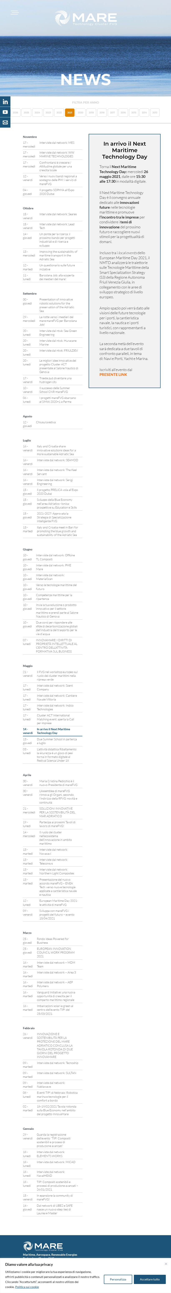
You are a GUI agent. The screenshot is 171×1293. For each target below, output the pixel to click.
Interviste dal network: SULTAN (56, 1073)
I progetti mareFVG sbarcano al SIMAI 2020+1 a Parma (57, 399)
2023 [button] (48, 112)
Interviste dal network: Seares (58, 214)
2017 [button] (112, 112)
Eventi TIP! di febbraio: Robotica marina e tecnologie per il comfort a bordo (57, 1096)
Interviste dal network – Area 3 (56, 972)
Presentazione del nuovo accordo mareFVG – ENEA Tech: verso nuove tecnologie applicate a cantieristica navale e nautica (58, 887)
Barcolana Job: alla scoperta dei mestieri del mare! (56, 277)
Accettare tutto (150, 1279)
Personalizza (118, 1279)
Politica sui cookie (27, 1287)
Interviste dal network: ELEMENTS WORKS (51, 1153)
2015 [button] (133, 112)
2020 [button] (80, 112)
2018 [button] (101, 112)
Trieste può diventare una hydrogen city (55, 380)
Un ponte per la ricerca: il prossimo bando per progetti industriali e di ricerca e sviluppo (57, 239)
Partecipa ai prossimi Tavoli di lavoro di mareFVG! (57, 824)
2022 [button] (59, 112)
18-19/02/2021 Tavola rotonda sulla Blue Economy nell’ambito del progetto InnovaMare (56, 1110)
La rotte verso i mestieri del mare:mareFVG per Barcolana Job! (58, 320)
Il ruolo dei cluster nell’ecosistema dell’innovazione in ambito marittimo (55, 837)
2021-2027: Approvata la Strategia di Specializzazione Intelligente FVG (54, 517)
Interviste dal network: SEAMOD (57, 460)
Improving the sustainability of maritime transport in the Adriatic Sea (58, 255)
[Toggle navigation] (14, 12)
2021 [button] (69, 112)
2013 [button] (154, 112)
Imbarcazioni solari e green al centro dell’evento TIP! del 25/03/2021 (55, 1009)
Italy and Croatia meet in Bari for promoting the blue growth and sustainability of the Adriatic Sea (57, 531)
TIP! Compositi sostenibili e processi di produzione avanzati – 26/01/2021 (57, 1185)
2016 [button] (123, 112)
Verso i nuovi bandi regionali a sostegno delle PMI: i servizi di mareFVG (58, 179)
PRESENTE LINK (113, 374)
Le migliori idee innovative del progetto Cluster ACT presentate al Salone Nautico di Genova (58, 366)
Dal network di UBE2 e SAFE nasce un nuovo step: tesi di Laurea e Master (55, 1209)
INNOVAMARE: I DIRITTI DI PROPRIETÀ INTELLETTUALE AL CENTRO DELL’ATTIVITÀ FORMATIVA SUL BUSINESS (56, 645)
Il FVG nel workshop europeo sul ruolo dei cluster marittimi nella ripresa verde (57, 675)
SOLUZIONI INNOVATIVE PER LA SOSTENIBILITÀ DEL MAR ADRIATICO (57, 812)
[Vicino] (166, 1263)
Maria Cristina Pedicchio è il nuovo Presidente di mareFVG (58, 783)
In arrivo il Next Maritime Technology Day (53, 731)
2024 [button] (37, 112)
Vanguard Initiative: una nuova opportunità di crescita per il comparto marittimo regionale (56, 996)
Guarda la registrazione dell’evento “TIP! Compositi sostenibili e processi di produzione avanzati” (53, 1140)
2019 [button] (91, 112)
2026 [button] (15, 112)
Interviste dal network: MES (56, 142)
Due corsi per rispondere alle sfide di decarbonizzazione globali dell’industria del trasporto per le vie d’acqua (57, 628)
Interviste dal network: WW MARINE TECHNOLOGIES (56, 154)
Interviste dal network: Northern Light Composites (56, 871)
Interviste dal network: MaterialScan (50, 577)
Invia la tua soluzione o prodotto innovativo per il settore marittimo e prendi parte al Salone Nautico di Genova (57, 610)
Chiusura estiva (46, 422)
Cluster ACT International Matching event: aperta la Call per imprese (55, 719)
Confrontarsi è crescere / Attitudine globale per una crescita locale (55, 166)
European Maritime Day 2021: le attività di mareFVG (58, 902)
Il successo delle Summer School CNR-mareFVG (54, 389)
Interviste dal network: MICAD (56, 1162)
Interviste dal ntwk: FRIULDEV (58, 350)
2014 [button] (144, 112)
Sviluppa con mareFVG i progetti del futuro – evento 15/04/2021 (56, 914)
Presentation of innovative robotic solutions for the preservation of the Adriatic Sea (56, 305)
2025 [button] (26, 112)
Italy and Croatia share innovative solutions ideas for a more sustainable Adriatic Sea (56, 450)
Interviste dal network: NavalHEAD (51, 1173)
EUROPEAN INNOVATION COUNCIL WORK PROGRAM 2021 (56, 952)
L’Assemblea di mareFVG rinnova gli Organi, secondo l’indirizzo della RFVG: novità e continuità (58, 796)
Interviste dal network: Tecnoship (57, 1063)
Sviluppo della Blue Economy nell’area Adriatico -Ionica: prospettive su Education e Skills (57, 503)
